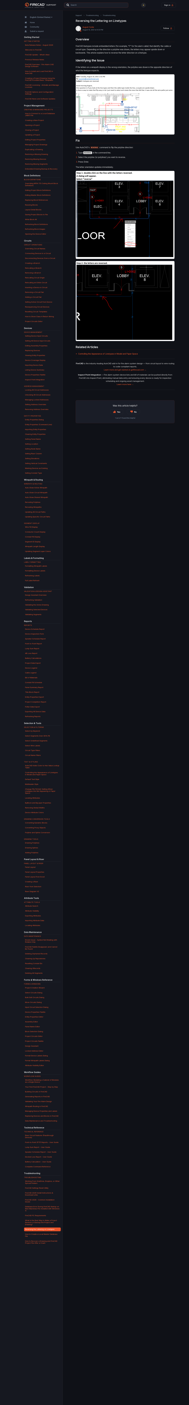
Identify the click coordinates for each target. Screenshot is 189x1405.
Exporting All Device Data (35, 711)
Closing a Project (32, 130)
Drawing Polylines (32, 843)
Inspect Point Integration (35, 380)
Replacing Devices (32, 350)
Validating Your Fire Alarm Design (38, 1101)
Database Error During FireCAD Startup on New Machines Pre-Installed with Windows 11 (42, 1209)
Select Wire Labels (32, 746)
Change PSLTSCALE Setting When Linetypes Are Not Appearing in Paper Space (40, 791)
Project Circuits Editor (34, 321)
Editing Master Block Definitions (38, 195)
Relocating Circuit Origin (35, 278)
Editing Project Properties (35, 140)
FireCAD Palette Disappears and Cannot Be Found (41, 948)
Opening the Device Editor (35, 234)
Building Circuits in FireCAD (36, 1092)
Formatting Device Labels (35, 571)
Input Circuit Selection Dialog (36, 1007)
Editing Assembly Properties (36, 346)
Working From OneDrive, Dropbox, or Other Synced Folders (42, 1182)
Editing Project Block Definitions (38, 190)
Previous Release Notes (34, 60)
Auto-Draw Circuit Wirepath (36, 492)
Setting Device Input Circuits (36, 336)
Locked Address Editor (34, 1051)
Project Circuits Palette (34, 1041)
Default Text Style (32, 779)
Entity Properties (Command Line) (38, 424)
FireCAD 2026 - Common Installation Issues (40, 1201)
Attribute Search (31, 906)
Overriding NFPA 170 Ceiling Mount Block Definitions (41, 184)
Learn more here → (125, 384)
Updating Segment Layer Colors (38, 551)
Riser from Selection (33, 886)
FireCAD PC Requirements (35, 1215)
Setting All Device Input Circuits (37, 341)
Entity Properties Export (34, 697)
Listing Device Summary (34, 370)
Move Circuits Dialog (33, 1002)
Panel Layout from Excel (35, 877)
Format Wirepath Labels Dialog (37, 1060)
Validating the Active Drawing (37, 605)
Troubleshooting (92, 15)
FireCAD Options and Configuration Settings (39, 93)
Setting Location (31, 444)
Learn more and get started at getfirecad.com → (125, 370)
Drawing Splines (31, 848)
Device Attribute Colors (34, 812)
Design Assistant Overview (36, 595)
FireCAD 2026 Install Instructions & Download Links (39, 1194)
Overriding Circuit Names (35, 249)
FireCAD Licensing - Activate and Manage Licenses (42, 86)
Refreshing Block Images (35, 229)
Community (34, 27)
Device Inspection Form (34, 634)
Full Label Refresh (32, 580)
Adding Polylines (31, 853)
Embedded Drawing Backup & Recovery (41, 169)
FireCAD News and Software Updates (40, 99)
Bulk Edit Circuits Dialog (34, 997)
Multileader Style (31, 784)
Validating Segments (33, 614)
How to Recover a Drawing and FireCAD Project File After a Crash (41, 1242)
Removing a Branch (33, 273)
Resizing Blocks (31, 205)
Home (32, 22)
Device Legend (31, 668)
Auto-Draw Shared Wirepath (36, 497)
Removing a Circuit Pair (34, 292)
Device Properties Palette (35, 375)
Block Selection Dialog (34, 1031)
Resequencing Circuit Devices (37, 307)
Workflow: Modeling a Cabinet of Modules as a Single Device (42, 1081)
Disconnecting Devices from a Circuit (40, 258)
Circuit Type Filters (32, 750)
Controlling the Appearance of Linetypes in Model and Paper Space (41, 773)
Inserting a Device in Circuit (36, 287)
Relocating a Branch (33, 268)
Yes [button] (118, 412)
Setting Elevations (32, 458)
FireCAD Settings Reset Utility (36, 1188)
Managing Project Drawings (36, 145)
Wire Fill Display (31, 527)
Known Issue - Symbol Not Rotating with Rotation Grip (41, 941)
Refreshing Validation (33, 600)
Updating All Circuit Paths (35, 512)
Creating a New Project (34, 120)
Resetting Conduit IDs (33, 963)
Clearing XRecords (32, 968)
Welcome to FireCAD (33, 50)
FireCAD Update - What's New (37, 55)
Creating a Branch (32, 263)
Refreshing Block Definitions (36, 224)
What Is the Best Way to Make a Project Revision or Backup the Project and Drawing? (41, 1222)
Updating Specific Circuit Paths (37, 517)
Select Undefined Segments (36, 741)
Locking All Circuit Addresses (37, 390)
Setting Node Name (32, 449)
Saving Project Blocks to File (36, 214)
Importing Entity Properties (35, 429)
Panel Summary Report (34, 687)
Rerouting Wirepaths (33, 507)
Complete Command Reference (38, 1167)
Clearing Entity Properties (35, 434)
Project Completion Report (35, 702)
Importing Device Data (34, 365)
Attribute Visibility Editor (34, 1065)
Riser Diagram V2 (32, 891)
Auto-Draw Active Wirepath (36, 488)
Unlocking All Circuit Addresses (37, 395)
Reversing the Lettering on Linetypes (40, 1229)
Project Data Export (33, 663)
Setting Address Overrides (35, 404)
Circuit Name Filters (33, 755)
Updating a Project (32, 135)
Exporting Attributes (33, 916)
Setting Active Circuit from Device (38, 302)
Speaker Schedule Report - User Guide (40, 1152)
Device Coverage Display (35, 360)
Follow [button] (166, 28)
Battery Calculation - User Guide (38, 1162)
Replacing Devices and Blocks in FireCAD (41, 1116)
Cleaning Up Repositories (35, 958)
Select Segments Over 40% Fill (37, 736)
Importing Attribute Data (34, 920)
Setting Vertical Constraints (36, 463)
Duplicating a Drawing (34, 149)
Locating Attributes (32, 925)
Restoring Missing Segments (36, 164)
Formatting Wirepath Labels (36, 566)
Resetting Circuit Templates (36, 312)
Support (79, 15)
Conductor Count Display (35, 532)
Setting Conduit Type (33, 473)
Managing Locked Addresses (37, 400)
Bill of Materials (31, 678)
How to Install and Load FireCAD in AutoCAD (39, 72)
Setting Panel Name (33, 439)
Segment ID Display (32, 542)
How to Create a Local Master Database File (41, 1235)
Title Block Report (32, 692)
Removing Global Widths (35, 808)
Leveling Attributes (32, 798)
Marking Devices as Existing (36, 468)
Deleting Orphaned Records (36, 954)
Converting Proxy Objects (35, 828)
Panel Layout (30, 867)
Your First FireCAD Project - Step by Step (41, 1087)
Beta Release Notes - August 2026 (39, 45)
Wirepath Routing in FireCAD (36, 1106)
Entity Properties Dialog (34, 420)
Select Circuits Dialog (33, 993)
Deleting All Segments (34, 973)
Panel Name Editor (32, 1027)
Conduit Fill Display (32, 537)
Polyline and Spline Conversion (37, 832)
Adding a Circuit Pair (33, 297)
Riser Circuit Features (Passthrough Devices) (39, 1136)
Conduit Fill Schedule (33, 682)
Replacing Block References (36, 200)
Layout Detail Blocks (33, 210)
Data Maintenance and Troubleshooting (41, 1121)
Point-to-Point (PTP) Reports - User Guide (41, 1142)
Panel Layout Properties (34, 872)
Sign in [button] (167, 5)
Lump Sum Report (32, 648)
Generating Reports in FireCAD (37, 1096)
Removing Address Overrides (36, 409)
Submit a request (37, 31)
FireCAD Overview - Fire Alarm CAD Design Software (39, 65)
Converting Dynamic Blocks (36, 823)
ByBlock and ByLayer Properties (38, 803)
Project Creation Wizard (34, 988)
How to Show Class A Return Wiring (39, 316)
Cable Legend (30, 673)
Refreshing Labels (32, 576)
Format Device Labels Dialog (36, 1056)
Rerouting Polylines (32, 502)
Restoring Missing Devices (35, 159)
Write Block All (31, 219)
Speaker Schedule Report (35, 639)
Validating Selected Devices (36, 609)
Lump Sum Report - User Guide (37, 1147)
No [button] (135, 412)
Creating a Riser (31, 882)
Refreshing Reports (32, 716)
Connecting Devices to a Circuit (38, 253)
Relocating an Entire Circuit (36, 282)
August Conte (88, 27)
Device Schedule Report (34, 629)
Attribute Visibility (32, 911)
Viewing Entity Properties (35, 355)
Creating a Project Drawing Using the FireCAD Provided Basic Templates (40, 79)
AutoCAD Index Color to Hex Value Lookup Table (42, 766)
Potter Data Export (32, 707)
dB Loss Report (31, 653)
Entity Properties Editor (34, 1017)
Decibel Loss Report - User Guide (38, 1157)
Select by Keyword (32, 731)
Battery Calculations (33, 658)
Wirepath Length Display (35, 546)
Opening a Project (32, 125)
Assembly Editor (31, 1022)
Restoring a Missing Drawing (36, 154)
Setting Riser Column (33, 454)
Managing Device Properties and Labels (41, 1111)
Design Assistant (31, 1046)
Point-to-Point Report (33, 644)
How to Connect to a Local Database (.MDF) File (40, 114)
